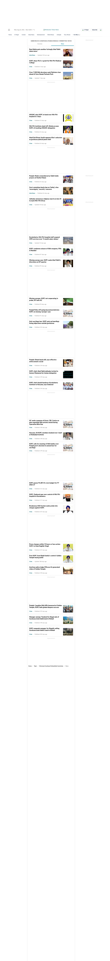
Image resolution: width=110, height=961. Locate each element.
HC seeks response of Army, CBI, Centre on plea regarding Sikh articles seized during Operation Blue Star (44, 422)
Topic (35, 666)
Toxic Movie (67, 34)
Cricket (24, 34)
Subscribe (94, 30)
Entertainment (41, 34)
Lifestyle (59, 34)
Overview (39, 44)
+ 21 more (76, 34)
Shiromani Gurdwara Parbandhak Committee (51, 666)
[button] (9, 30)
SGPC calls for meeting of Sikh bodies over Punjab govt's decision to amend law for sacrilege (44, 445)
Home (10, 34)
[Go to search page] (12, 30)
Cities (30, 66)
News (62, 44)
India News (31, 34)
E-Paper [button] (86, 30)
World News (50, 34)
